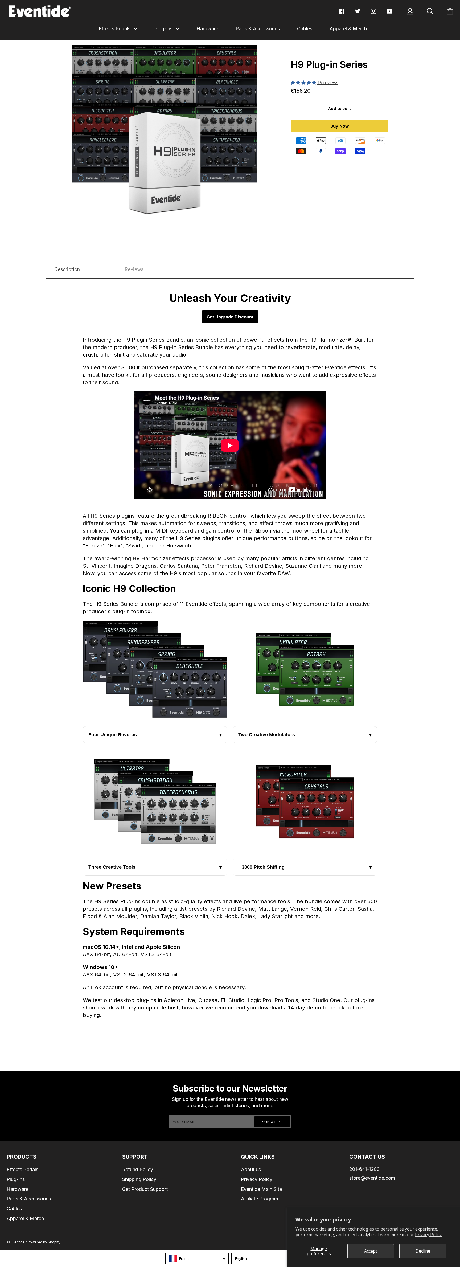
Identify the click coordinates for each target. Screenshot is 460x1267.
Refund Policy (137, 1169)
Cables (304, 28)
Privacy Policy (256, 1179)
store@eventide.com (372, 1178)
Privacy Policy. (428, 1234)
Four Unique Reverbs (155, 734)
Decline (423, 1251)
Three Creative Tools (155, 867)
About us (251, 1169)
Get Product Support (145, 1189)
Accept (370, 1251)
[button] (304, 82)
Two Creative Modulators (305, 734)
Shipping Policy (139, 1179)
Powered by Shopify (44, 1242)
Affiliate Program (259, 1198)
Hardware (207, 28)
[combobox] (197, 1258)
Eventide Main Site (261, 1189)
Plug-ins (164, 28)
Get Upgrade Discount (230, 317)
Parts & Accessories (258, 28)
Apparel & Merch (348, 28)
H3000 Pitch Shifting (305, 867)
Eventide (18, 1242)
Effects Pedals (115, 28)
